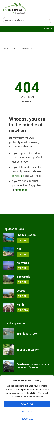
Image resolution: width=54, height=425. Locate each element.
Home (5, 48)
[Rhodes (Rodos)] (8, 238)
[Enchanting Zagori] (8, 349)
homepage (21, 189)
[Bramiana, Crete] (8, 333)
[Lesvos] (8, 293)
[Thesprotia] (8, 279)
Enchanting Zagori (28, 349)
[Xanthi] (8, 307)
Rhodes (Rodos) (27, 235)
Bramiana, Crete (27, 333)
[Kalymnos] (8, 266)
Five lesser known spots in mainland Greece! (33, 366)
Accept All (27, 404)
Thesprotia (23, 276)
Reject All (27, 419)
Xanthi (21, 304)
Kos (19, 248)
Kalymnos (23, 262)
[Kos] (8, 252)
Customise (27, 411)
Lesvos (21, 290)
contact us (18, 175)
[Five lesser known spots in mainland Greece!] (8, 365)
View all (23, 240)
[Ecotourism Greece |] (14, 8)
